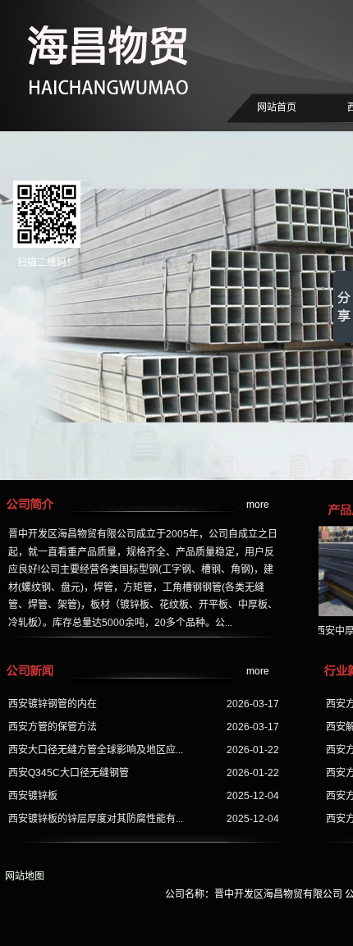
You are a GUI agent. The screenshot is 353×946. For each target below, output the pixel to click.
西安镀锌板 (32, 796)
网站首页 (276, 107)
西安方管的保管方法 (52, 727)
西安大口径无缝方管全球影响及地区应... (95, 750)
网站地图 (22, 876)
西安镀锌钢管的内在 (52, 704)
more (257, 504)
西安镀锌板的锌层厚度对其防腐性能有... (95, 819)
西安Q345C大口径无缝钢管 (68, 773)
